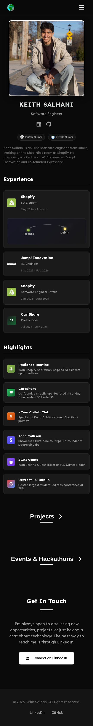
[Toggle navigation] (81, 7)
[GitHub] (48, 124)
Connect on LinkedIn (49, 658)
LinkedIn (37, 712)
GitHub (57, 712)
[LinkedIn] (39, 124)
